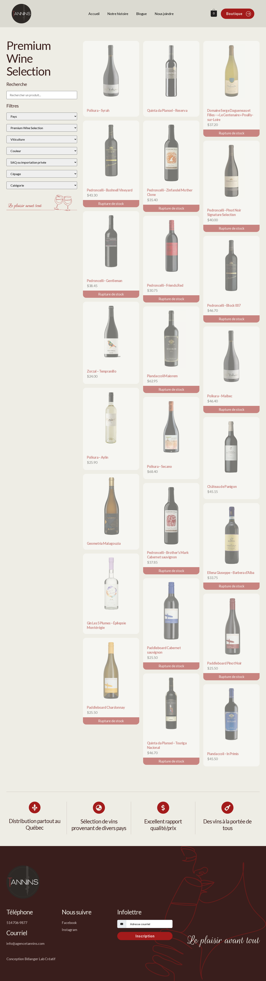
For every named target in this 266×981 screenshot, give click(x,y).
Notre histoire (117, 13)
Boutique (234, 13)
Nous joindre (164, 13)
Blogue (141, 13)
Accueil (94, 13)
